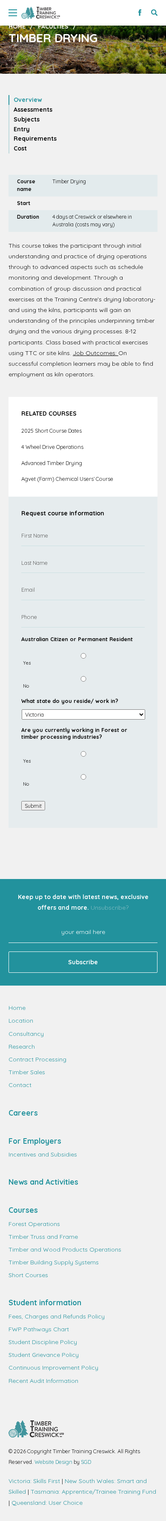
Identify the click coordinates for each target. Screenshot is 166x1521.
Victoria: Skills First (34, 1481)
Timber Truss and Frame (43, 1237)
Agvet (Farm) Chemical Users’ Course (67, 478)
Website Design (53, 1461)
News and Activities (43, 1181)
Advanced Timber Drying (51, 463)
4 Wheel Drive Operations (52, 446)
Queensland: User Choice (47, 1503)
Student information (45, 1302)
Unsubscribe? (110, 907)
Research (22, 1046)
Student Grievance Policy (44, 1355)
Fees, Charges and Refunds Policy (57, 1316)
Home (17, 26)
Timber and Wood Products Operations (65, 1249)
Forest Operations (34, 1224)
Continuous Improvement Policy (53, 1367)
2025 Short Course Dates (51, 430)
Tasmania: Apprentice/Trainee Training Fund (93, 1491)
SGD (86, 1461)
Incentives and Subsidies (43, 1154)
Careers (23, 1112)
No (26, 686)
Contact (20, 1085)
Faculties (53, 26)
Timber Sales (27, 1072)
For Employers (35, 1140)
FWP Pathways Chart (39, 1329)
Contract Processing (37, 1059)
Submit (33, 805)
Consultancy (26, 1034)
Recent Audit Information (43, 1381)
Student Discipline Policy (43, 1342)
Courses (23, 1209)
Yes (27, 663)
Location (21, 1020)
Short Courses (28, 1275)
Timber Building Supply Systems (54, 1262)
